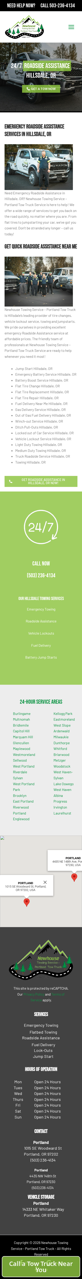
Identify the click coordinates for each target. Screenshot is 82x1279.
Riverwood (21, 807)
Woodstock (62, 766)
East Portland (23, 801)
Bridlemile (21, 725)
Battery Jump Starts (41, 657)
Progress (60, 801)
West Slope (62, 725)
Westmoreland (24, 754)
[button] (26, 902)
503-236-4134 (62, 5)
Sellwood (20, 760)
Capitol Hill (21, 731)
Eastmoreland (64, 719)
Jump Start (43, 1056)
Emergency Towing (41, 609)
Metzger (60, 760)
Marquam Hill (23, 737)
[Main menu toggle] (71, 27)
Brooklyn (19, 795)
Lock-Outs (43, 1050)
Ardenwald (61, 731)
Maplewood (21, 748)
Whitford (60, 748)
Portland (19, 813)
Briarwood (61, 754)
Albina (58, 795)
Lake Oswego (64, 784)
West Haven (62, 789)
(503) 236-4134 (41, 575)
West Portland (23, 766)
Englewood (21, 819)
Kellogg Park (63, 713)
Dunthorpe (62, 743)
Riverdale (20, 772)
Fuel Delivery (41, 645)
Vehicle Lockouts (41, 633)
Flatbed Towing (43, 1032)
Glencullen (21, 743)
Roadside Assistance (41, 621)
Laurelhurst (62, 813)
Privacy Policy (33, 994)
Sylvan (18, 778)
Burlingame (22, 713)
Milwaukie (61, 737)
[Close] (45, 882)
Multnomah (21, 719)
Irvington (60, 807)
